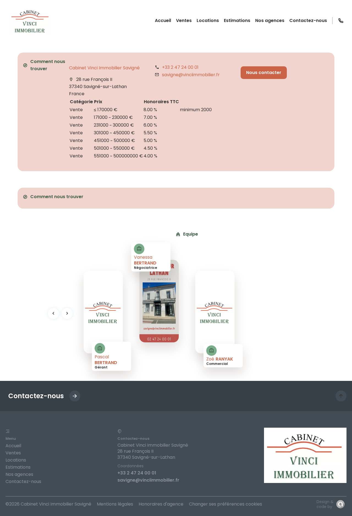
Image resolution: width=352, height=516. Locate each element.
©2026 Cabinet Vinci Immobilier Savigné (48, 504)
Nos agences (19, 474)
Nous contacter (263, 72)
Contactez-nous (23, 481)
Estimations (18, 467)
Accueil (13, 446)
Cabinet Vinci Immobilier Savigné (104, 68)
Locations (16, 460)
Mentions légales (115, 504)
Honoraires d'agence (161, 504)
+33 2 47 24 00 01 (180, 67)
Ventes (13, 453)
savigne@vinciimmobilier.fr (191, 75)
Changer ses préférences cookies (225, 504)
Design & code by (325, 504)
